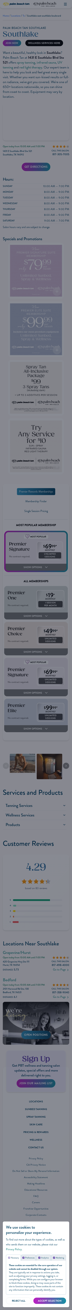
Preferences (30, 1257)
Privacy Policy (14, 1249)
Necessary (15, 1257)
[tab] (13, 1258)
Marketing (60, 1257)
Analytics (45, 1257)
